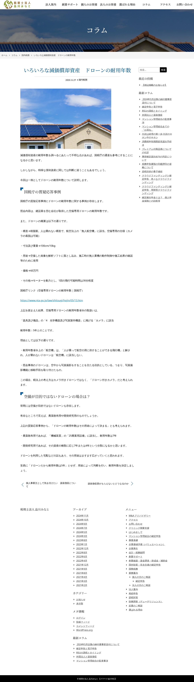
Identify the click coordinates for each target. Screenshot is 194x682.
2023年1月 (81, 544)
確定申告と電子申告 (152, 106)
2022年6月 (81, 556)
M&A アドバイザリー (140, 515)
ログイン (80, 617)
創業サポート (70, 4)
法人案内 (50, 4)
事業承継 (133, 540)
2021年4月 (81, 577)
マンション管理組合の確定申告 (145, 536)
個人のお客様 (89, 4)
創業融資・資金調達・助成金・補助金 (148, 560)
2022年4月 (81, 560)
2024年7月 (81, 528)
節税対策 (133, 597)
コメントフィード (85, 626)
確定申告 (140, 581)
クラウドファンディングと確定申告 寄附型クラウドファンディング (157, 190)
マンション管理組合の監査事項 (92, 660)
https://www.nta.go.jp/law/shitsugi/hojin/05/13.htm (51, 300)
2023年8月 (81, 540)
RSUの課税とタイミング (154, 110)
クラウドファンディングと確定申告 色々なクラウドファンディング (157, 179)
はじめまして (135, 532)
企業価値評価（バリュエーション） (147, 544)
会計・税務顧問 (137, 552)
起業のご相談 (135, 605)
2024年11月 (82, 515)
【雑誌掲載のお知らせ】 (154, 85)
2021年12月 (82, 564)
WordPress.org (84, 630)
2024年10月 (82, 519)
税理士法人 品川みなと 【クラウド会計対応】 (98, 678)
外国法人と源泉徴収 (152, 115)
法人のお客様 (108, 4)
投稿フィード (83, 622)
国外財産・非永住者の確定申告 (145, 564)
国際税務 (133, 568)
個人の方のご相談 (141, 577)
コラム (146, 4)
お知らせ (80, 599)
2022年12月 (82, 548)
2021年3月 (81, 581)
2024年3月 (81, 536)
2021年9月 (81, 568)
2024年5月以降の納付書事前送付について (98, 644)
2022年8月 (81, 552)
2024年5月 (81, 532)
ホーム (4, 55)
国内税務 (26, 55)
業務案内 (133, 573)
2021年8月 (81, 573)
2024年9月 (81, 523)
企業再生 (133, 548)
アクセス (165, 4)
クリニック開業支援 (139, 528)
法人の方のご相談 (141, 585)
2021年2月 (81, 585)
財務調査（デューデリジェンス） (146, 601)
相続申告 (133, 593)
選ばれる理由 (127, 4)
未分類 (79, 603)
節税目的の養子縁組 (152, 171)
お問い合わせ (184, 4)
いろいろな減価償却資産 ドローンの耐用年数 (55, 55)
